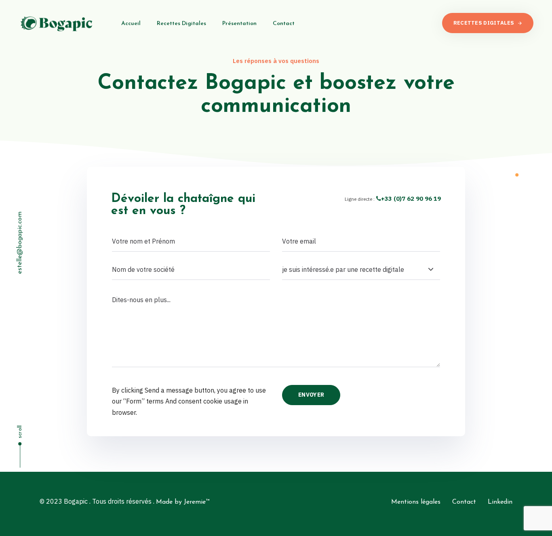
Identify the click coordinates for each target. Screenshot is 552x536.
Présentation (239, 24)
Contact (284, 24)
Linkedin (500, 502)
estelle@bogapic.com (20, 243)
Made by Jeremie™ (182, 502)
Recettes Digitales (181, 24)
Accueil (131, 24)
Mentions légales (415, 502)
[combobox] (361, 270)
